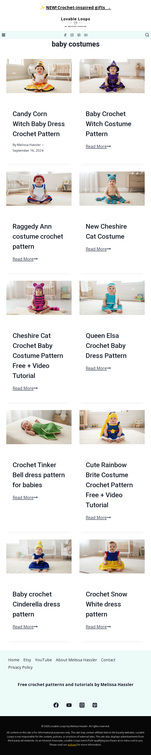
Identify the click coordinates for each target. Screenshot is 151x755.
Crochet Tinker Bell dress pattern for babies (39, 475)
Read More (98, 146)
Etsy (27, 659)
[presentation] (39, 80)
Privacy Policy (20, 667)
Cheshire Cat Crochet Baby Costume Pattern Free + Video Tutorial (38, 356)
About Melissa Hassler (76, 659)
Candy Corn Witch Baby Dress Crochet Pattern (39, 124)
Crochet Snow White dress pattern (106, 604)
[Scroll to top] (140, 712)
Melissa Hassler (29, 144)
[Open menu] (3, 35)
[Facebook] (65, 35)
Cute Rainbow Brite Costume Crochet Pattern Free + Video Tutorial (109, 485)
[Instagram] (72, 35)
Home (13, 659)
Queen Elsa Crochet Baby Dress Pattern (106, 346)
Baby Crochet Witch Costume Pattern (108, 124)
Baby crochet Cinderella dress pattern (36, 604)
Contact (108, 659)
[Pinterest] (79, 35)
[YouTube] (86, 35)
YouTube (43, 659)
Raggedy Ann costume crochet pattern (38, 236)
